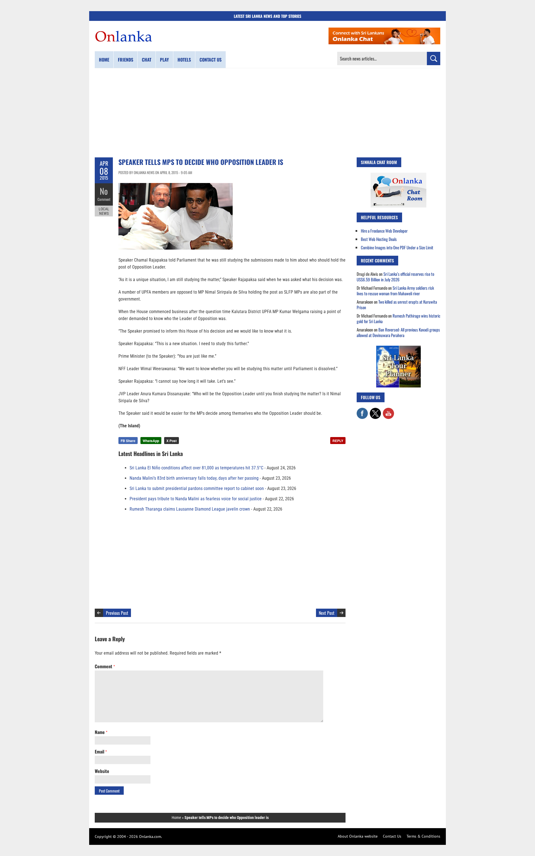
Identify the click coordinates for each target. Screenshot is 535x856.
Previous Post (117, 612)
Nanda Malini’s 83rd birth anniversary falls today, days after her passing (194, 478)
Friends (125, 59)
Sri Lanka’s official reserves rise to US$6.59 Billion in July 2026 (395, 276)
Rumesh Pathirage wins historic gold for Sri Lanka (398, 318)
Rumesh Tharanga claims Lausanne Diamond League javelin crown (190, 509)
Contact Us (392, 836)
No (104, 191)
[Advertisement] (267, 113)
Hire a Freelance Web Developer (384, 231)
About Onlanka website (358, 836)
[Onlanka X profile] (375, 411)
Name (101, 732)
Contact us (211, 59)
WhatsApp (151, 440)
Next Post (326, 612)
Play (164, 59)
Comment (104, 199)
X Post (171, 440)
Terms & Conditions (423, 836)
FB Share (128, 440)
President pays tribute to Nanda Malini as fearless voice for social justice (196, 498)
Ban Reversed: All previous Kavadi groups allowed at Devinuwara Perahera (398, 332)
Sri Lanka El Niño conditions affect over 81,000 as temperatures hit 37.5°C (196, 467)
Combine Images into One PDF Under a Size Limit (397, 247)
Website (102, 771)
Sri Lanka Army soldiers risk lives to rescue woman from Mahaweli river (395, 290)
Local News (104, 211)
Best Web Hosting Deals (379, 239)
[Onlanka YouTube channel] (388, 411)
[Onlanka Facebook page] (362, 411)
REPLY (337, 440)
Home (104, 59)
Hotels (184, 59)
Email (101, 751)
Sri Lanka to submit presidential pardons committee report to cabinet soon (197, 488)
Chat (146, 59)
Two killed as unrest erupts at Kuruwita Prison (397, 304)
